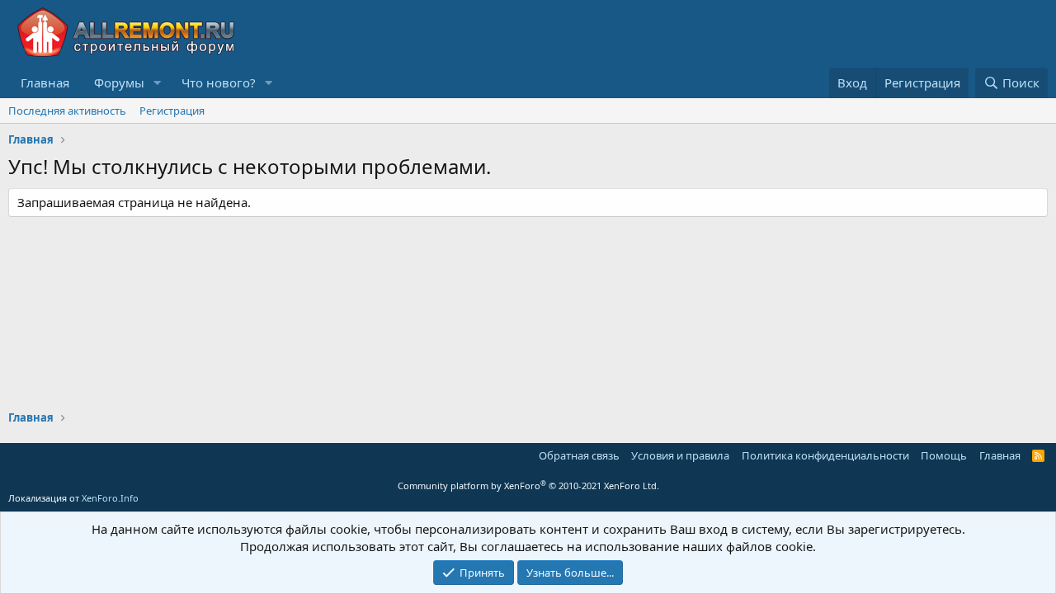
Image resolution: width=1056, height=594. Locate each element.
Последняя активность (67, 110)
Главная (45, 82)
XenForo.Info (110, 498)
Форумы (119, 82)
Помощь (944, 455)
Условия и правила (680, 455)
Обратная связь (579, 455)
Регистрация (172, 110)
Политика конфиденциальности (825, 455)
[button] (157, 83)
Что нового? (219, 82)
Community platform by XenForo (528, 485)
